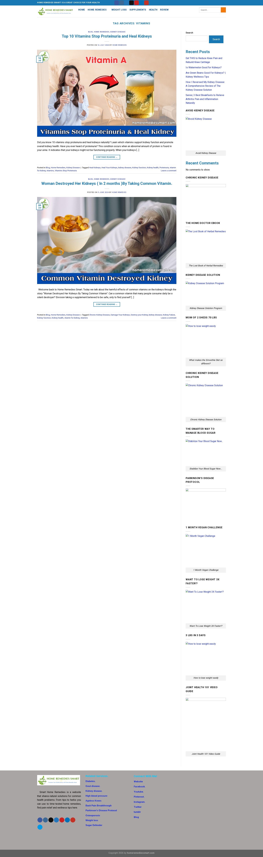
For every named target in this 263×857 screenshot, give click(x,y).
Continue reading (107, 157)
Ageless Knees (93, 800)
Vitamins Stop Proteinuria (66, 170)
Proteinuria (164, 167)
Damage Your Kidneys (120, 315)
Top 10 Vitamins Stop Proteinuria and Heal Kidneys (107, 36)
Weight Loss (119, 10)
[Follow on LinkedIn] (141, 2)
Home (81, 10)
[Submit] (223, 9)
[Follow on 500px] (39, 827)
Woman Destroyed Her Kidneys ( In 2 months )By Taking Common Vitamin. (106, 183)
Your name (188, 782)
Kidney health (153, 167)
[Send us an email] (131, 2)
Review (164, 10)
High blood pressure (96, 795)
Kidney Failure (169, 315)
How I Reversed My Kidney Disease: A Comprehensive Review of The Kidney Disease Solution (205, 86)
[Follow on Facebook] (116, 2)
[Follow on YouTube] (146, 2)
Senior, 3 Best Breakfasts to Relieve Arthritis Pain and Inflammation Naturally (205, 99)
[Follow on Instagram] (121, 2)
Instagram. (139, 802)
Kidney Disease (117, 32)
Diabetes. (90, 781)
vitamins (50, 170)
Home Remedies (97, 10)
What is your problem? (194, 806)
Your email (187, 794)
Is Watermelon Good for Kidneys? (204, 67)
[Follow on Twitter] (126, 2)
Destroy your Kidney (139, 315)
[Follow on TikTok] (50, 820)
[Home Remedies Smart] (55, 11)
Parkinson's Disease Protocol (101, 810)
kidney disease (124, 167)
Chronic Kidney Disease (99, 315)
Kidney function (139, 167)
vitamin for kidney (72, 318)
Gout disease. (93, 786)
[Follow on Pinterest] (136, 2)
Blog (90, 32)
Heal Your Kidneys (109, 167)
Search (189, 32)
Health (153, 10)
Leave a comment (168, 170)
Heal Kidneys (95, 167)
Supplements (138, 10)
